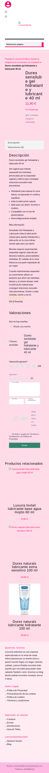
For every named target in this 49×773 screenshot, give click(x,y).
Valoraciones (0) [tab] (16, 147)
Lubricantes (30, 122)
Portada (8, 59)
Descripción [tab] (14, 143)
